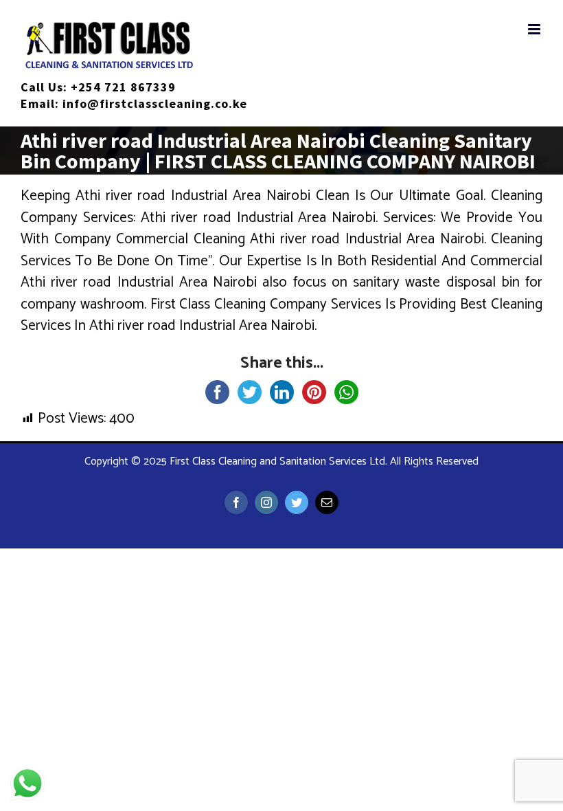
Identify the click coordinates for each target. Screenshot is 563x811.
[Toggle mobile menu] (535, 29)
